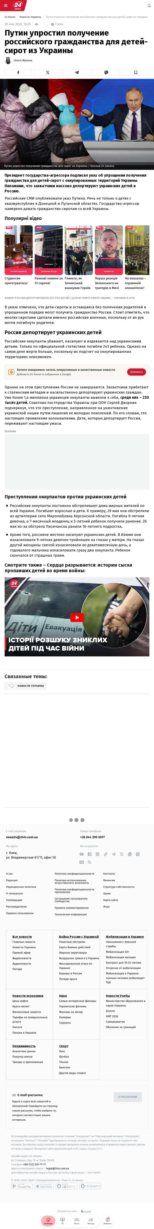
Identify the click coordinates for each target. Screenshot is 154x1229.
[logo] (17, 6)
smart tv (66, 1186)
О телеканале (14, 893)
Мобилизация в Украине (125, 937)
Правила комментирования (72, 908)
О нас (9, 874)
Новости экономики (27, 996)
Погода (17, 969)
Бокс (62, 1051)
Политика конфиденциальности (74, 874)
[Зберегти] (135, 72)
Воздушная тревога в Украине (79, 958)
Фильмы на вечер (71, 1012)
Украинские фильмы (72, 1006)
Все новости (22, 937)
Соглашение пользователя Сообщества (71, 900)
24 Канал (10, 17)
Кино (63, 996)
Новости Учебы (118, 996)
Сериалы (65, 1022)
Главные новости (23, 942)
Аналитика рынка (24, 1051)
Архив (107, 893)
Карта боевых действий (74, 947)
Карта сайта (110, 900)
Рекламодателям (16, 906)
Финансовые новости (26, 1012)
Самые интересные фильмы (77, 1001)
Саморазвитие (115, 1022)
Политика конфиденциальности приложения (74, 891)
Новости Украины (30, 17)
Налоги (17, 1027)
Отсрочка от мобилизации (123, 968)
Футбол (64, 1056)
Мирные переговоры (73, 953)
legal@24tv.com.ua (57, 1168)
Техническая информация (71, 914)
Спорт (63, 1046)
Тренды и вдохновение (27, 1062)
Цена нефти (20, 1001)
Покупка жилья (22, 1056)
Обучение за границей (121, 1027)
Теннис (64, 1062)
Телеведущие (14, 900)
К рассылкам (127, 1097)
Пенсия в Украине (24, 1032)
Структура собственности (118, 887)
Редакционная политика (21, 887)
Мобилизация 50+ (117, 952)
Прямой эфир (21, 953)
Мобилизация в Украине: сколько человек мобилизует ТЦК (125, 978)
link (81, 854)
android (22, 1186)
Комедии (65, 1017)
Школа (110, 1011)
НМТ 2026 (112, 1016)
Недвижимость (24, 1046)
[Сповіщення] (149, 5)
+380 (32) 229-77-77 (34, 1164)
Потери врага (68, 979)
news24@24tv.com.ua (22, 837)
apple (44, 1186)
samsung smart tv (90, 1186)
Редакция (12, 880)
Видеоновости (21, 958)
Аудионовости (21, 963)
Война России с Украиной (79, 937)
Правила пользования (19, 913)
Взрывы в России (70, 973)
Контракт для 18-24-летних (123, 962)
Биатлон (64, 1067)
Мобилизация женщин (121, 957)
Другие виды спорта (72, 1073)
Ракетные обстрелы (72, 942)
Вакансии (109, 880)
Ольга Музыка (23, 60)
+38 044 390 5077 (92, 837)
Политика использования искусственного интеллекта (72, 881)
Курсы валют (20, 1006)
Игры (106, 906)
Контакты (109, 874)
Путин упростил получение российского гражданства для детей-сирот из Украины (96, 17)
